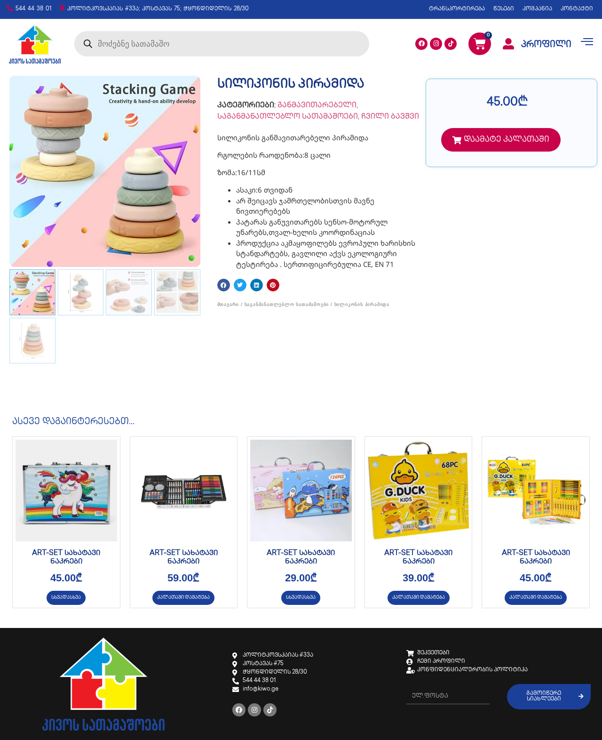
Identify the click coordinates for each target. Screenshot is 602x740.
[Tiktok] (450, 44)
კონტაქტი (577, 9)
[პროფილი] (508, 43)
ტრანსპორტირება (457, 9)
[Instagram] (436, 44)
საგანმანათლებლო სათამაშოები (287, 117)
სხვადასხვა (66, 597)
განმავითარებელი (316, 106)
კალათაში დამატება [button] (183, 597)
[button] (223, 285)
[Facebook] (421, 44)
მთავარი (228, 304)
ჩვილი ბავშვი (390, 117)
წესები (503, 9)
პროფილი (546, 45)
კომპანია (537, 9)
